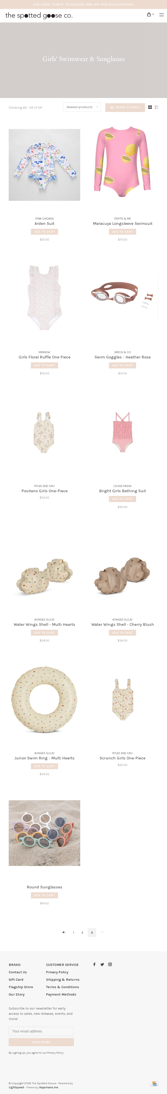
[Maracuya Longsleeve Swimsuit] (122, 165)
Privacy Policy (57, 972)
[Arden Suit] (44, 165)
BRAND (15, 965)
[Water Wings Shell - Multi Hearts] (44, 566)
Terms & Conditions (62, 987)
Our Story (17, 994)
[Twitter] (102, 965)
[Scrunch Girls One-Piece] (122, 700)
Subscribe (41, 1042)
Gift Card (16, 979)
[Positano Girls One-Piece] (44, 433)
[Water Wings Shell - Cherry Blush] (122, 566)
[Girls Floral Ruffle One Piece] (44, 299)
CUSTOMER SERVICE (62, 965)
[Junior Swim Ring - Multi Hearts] (44, 700)
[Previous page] (64, 932)
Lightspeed (16, 1087)
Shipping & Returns (63, 979)
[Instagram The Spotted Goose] (110, 965)
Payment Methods (61, 994)
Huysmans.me (48, 1087)
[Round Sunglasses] (44, 833)
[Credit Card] (154, 1085)
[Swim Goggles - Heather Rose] (122, 299)
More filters (128, 107)
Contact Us (18, 972)
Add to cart (44, 231)
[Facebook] (94, 965)
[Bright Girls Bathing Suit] (122, 433)
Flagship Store (21, 987)
